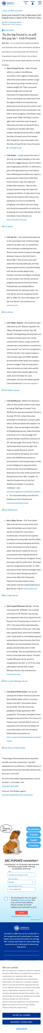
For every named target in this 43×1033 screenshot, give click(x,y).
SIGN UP (21, 912)
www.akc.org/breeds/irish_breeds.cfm (17, 795)
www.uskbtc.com (30, 588)
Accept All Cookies (21, 1015)
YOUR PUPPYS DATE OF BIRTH (15, 886)
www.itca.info (12, 305)
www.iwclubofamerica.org (17, 503)
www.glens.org (15, 148)
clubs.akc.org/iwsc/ (30, 383)
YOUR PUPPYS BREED (13, 879)
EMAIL (9, 871)
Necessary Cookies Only (21, 1022)
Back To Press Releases (13, 11)
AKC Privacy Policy (36, 919)
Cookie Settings (21, 1029)
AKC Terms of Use (23, 900)
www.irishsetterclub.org (16, 219)
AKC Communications (12, 22)
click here (28, 916)
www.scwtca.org (13, 674)
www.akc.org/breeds (10, 786)
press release (9, 30)
